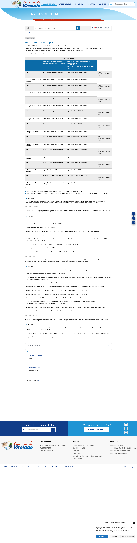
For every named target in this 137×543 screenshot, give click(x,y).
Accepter (101, 536)
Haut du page (131, 467)
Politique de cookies (108, 540)
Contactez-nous (96, 429)
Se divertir (42, 467)
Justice (39, 33)
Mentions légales (116, 446)
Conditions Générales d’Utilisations (123, 448)
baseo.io (40, 380)
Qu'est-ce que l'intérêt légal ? (65, 33)
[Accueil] (17, 445)
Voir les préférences (128, 536)
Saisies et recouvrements (49, 33)
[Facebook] (133, 213)
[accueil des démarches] (28, 27)
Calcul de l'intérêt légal (35, 355)
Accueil (39, 20)
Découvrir (56, 467)
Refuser (114, 536)
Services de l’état (48, 20)
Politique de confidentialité (119, 540)
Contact (102, 4)
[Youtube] (133, 222)
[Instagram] (133, 218)
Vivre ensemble (27, 467)
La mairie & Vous (10, 467)
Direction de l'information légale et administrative (37, 379)
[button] (134, 523)
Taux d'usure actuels (35, 367)
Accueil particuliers (31, 33)
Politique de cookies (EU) (119, 454)
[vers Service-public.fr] (101, 28)
